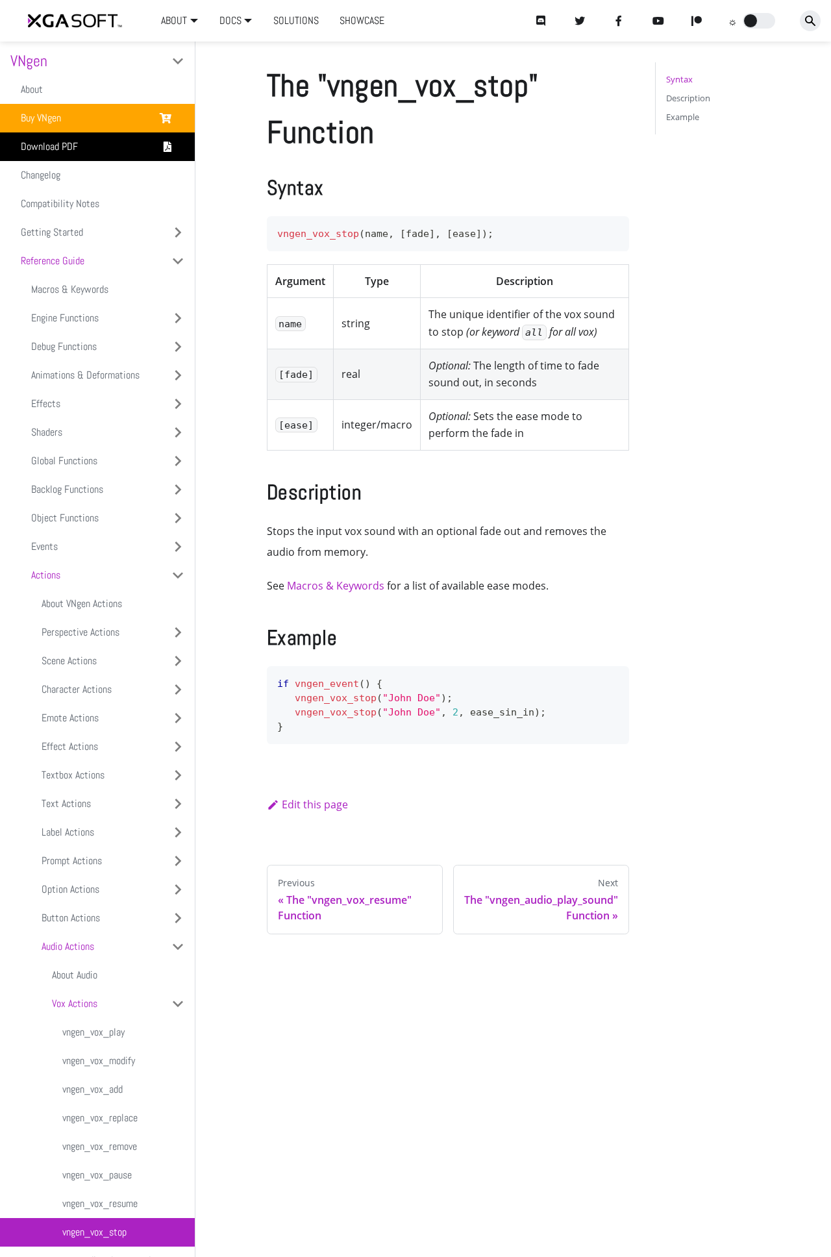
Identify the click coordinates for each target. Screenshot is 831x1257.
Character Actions (77, 689)
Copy (609, 230)
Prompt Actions (72, 860)
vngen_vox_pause (97, 1175)
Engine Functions (65, 318)
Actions (45, 575)
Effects (45, 403)
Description (688, 98)
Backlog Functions (67, 489)
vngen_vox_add (92, 1089)
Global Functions (64, 460)
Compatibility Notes (60, 203)
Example (682, 117)
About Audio (74, 975)
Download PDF (49, 146)
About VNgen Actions (82, 603)
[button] (759, 21)
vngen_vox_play (93, 1032)
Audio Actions (68, 946)
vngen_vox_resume (100, 1203)
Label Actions (68, 832)
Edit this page (315, 804)
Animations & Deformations (85, 375)
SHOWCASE (362, 20)
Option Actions (70, 889)
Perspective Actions (80, 632)
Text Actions (66, 803)
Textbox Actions (73, 775)
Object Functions (65, 518)
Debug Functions (64, 346)
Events (44, 546)
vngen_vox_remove (99, 1146)
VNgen (28, 61)
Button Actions (71, 918)
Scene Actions (69, 660)
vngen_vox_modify (98, 1060)
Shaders (46, 432)
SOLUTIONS (296, 20)
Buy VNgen (41, 118)
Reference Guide (52, 261)
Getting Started (52, 232)
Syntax (679, 79)
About (32, 89)
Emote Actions (70, 718)
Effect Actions (70, 746)
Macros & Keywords (69, 289)
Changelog (40, 175)
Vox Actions (74, 1003)
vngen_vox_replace (100, 1118)
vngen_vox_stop (94, 1232)
